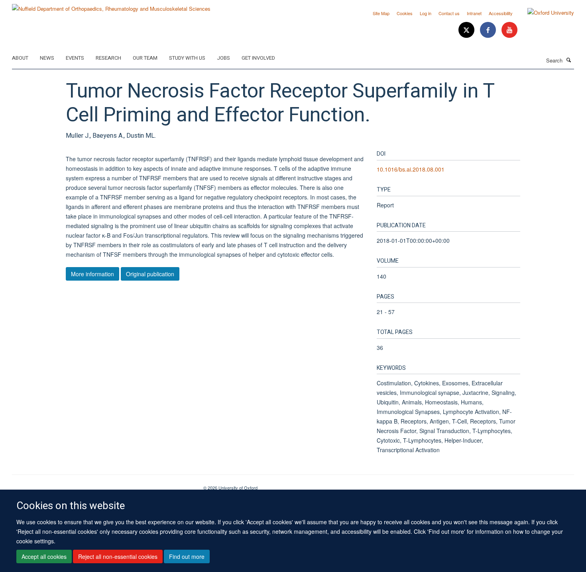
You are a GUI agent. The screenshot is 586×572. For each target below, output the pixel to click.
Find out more (187, 556)
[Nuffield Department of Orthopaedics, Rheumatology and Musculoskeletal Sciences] (111, 6)
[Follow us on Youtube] (509, 30)
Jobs (223, 58)
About (20, 58)
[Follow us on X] (467, 30)
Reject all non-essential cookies (117, 556)
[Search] (568, 59)
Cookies (405, 13)
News (47, 58)
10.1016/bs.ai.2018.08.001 (410, 169)
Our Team (145, 58)
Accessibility (501, 13)
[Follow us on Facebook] (489, 30)
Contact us (449, 13)
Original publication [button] (150, 274)
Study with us (187, 58)
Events (75, 58)
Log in (425, 13)
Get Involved (258, 58)
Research (108, 58)
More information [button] (92, 274)
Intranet (474, 13)
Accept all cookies (44, 556)
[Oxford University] (544, 13)
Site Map (381, 13)
